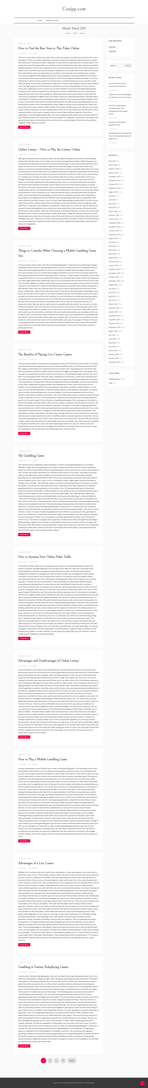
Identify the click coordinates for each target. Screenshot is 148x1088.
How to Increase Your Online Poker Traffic (44, 557)
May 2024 (112, 250)
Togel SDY (112, 51)
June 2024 (112, 246)
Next (72, 1061)
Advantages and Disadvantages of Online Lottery (48, 661)
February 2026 (114, 169)
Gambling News (52, 20)
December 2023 (114, 269)
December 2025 (114, 176)
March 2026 (113, 165)
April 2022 (112, 347)
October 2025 (114, 184)
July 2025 (112, 196)
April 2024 (112, 254)
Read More (24, 127)
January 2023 (114, 312)
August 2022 (113, 331)
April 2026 (112, 161)
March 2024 (113, 258)
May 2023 (112, 296)
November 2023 (114, 273)
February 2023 (114, 308)
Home (40, 20)
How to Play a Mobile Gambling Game (42, 759)
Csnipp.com (74, 9)
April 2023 (112, 300)
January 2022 (114, 358)
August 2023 (113, 285)
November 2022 (114, 320)
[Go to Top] (142, 1083)
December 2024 (114, 223)
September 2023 (115, 281)
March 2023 (113, 304)
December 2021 (114, 362)
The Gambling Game (31, 456)
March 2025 (113, 211)
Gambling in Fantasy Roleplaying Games (43, 967)
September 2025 (115, 188)
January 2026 (114, 173)
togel (111, 383)
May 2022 (112, 343)
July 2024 (112, 242)
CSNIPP (34, 53)
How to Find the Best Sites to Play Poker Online (48, 48)
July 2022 (112, 335)
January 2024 (114, 265)
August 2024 (113, 238)
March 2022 (113, 350)
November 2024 (114, 227)
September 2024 (115, 234)
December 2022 (114, 316)
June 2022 (112, 339)
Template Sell (90, 1083)
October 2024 (114, 231)
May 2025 (112, 204)
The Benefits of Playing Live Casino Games (45, 354)
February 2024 (114, 262)
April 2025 (112, 207)
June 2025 (112, 200)
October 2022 (114, 323)
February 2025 (114, 215)
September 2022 (115, 327)
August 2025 (113, 192)
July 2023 (112, 289)
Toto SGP (112, 47)
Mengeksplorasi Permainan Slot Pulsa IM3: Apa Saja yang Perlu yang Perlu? (120, 136)
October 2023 (114, 277)
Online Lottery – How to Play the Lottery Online (49, 149)
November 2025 (114, 180)
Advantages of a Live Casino (36, 863)
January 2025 (114, 219)
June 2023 (112, 292)
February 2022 (114, 354)
